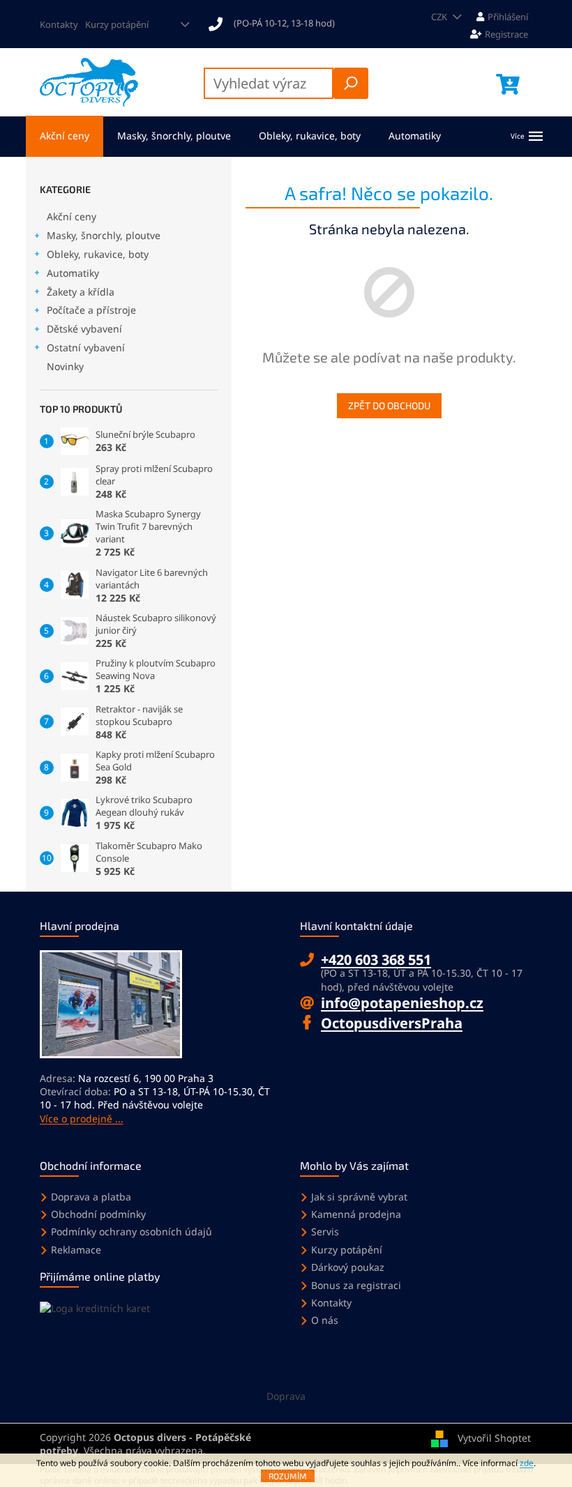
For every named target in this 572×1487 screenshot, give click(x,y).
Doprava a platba (91, 1196)
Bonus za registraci (356, 1285)
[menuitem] (64, 136)
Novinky (65, 366)
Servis (325, 1231)
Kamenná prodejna (356, 1214)
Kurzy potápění (117, 24)
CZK (440, 16)
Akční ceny (71, 216)
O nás (324, 1320)
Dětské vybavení (84, 328)
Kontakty (59, 24)
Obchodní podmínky (98, 1214)
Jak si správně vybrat (359, 1196)
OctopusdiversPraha (391, 1023)
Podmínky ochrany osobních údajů (131, 1231)
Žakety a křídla (80, 291)
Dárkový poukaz (347, 1267)
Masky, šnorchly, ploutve (103, 235)
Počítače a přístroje (91, 310)
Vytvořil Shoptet (494, 1437)
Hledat (350, 83)
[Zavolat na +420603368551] (278, 23)
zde (527, 1463)
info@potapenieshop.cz (402, 1002)
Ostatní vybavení (86, 347)
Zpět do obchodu (389, 405)
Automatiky (73, 273)
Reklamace (76, 1249)
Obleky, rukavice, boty (98, 254)
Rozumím (288, 1476)
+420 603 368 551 (376, 959)
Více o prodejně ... (81, 1118)
